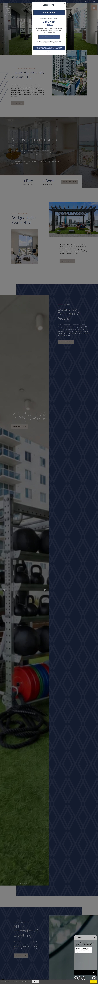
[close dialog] (64, 4)
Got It (49, 51)
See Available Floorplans (49, 37)
